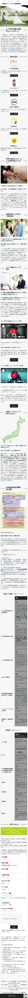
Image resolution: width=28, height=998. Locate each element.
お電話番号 (4, 874)
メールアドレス (5, 893)
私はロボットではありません (11, 918)
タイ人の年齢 (4, 887)
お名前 (3, 857)
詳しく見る (14, 75)
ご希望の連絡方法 (5, 902)
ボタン (14, 359)
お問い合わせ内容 (5, 908)
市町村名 (3, 869)
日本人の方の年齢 (5, 880)
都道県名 (3, 862)
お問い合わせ (11, 995)
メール (4, 905)
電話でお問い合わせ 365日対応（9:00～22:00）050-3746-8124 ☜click (14, 831)
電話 (10, 905)
